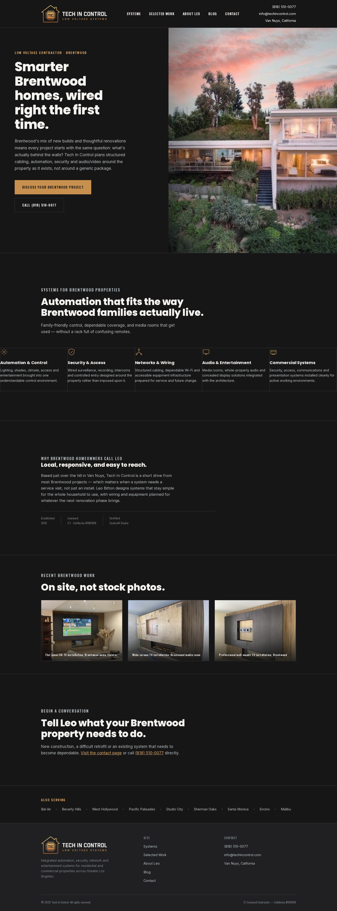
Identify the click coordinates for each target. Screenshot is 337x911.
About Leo (191, 13)
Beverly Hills (71, 809)
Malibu (286, 809)
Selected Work (161, 13)
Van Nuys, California (280, 21)
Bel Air (46, 809)
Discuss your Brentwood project (53, 187)
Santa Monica (238, 809)
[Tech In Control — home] (74, 14)
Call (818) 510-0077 (39, 205)
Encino (265, 809)
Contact (232, 13)
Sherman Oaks (205, 809)
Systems (134, 13)
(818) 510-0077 (284, 7)
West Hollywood (105, 809)
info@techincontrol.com (277, 14)
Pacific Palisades (142, 809)
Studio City (174, 809)
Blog (212, 13)
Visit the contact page (101, 753)
